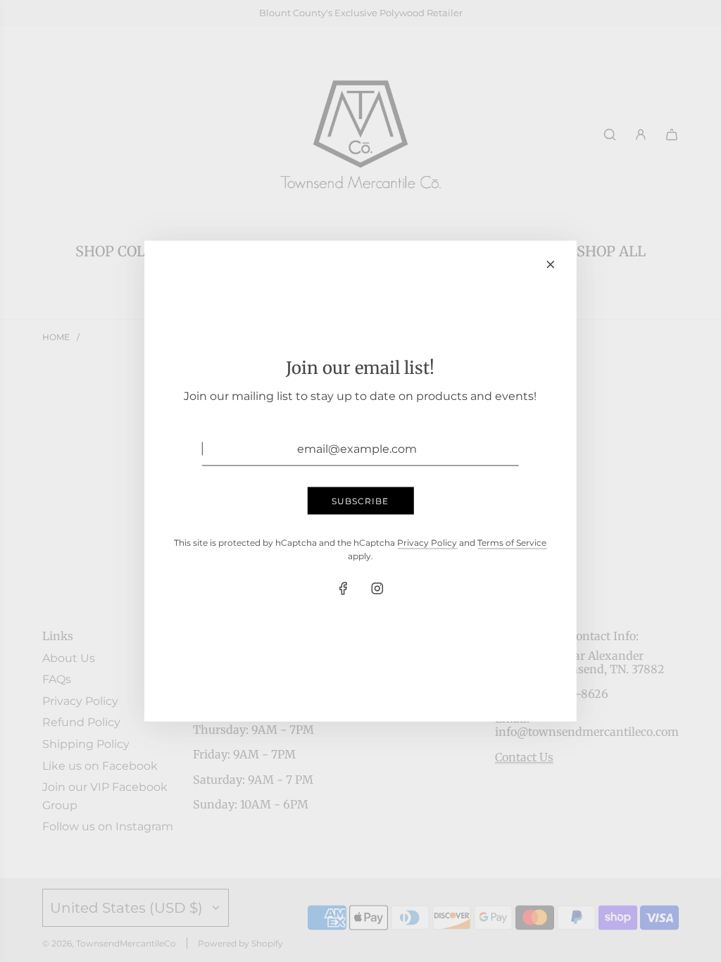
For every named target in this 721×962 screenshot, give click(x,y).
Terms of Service (511, 542)
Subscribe (360, 500)
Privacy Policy (427, 542)
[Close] (550, 264)
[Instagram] (377, 588)
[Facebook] (343, 588)
